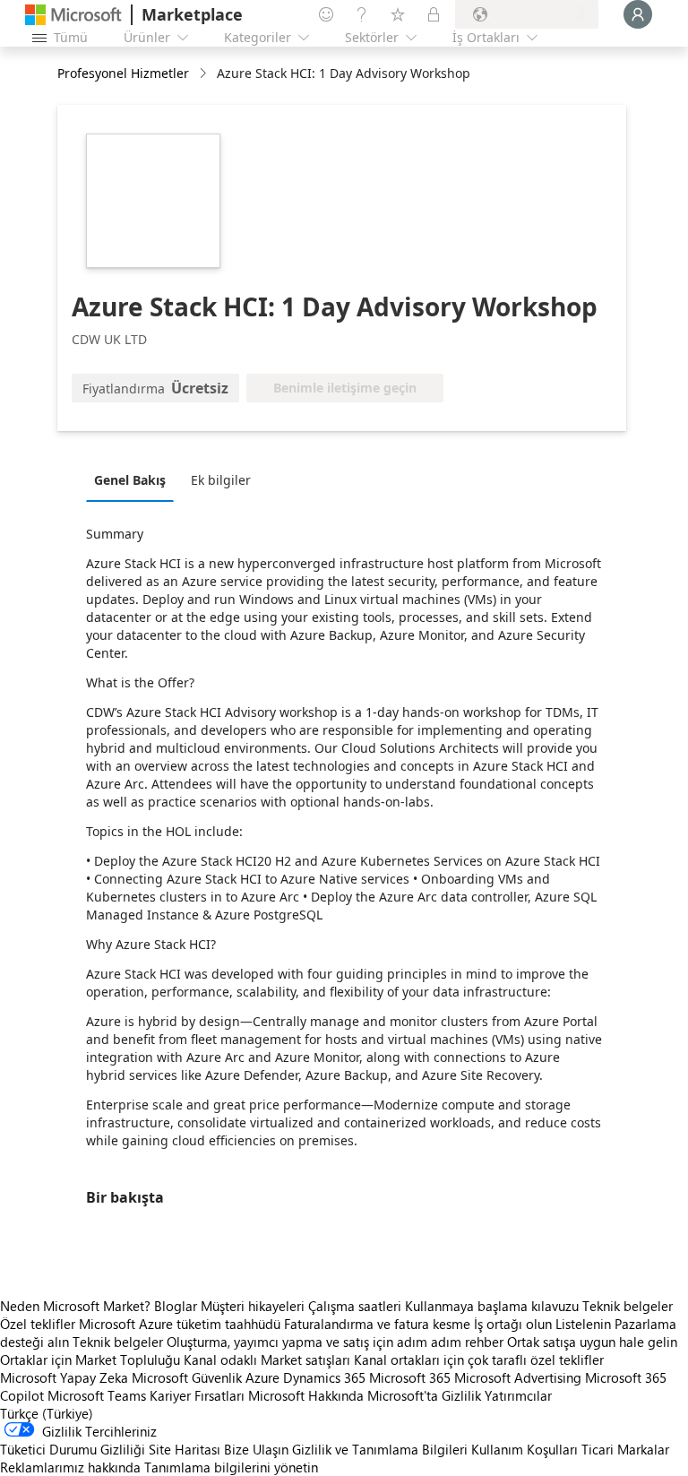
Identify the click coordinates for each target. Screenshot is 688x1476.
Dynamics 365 (324, 1377)
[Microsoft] (73, 14)
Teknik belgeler (627, 1306)
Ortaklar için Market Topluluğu (90, 1359)
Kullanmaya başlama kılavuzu (492, 1306)
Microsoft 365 (410, 1377)
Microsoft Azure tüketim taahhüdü (181, 1324)
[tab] (134, 479)
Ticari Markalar (625, 1449)
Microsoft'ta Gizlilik (424, 1395)
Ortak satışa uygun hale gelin (592, 1342)
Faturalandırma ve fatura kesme (377, 1324)
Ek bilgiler (221, 479)
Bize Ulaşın (256, 1449)
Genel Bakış (130, 479)
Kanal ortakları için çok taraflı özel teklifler (479, 1359)
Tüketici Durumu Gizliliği (72, 1449)
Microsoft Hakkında (306, 1395)
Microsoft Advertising (517, 1377)
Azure (262, 1377)
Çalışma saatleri (354, 1306)
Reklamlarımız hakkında (70, 1467)
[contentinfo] (204, 74)
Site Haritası (184, 1449)
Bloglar (175, 1306)
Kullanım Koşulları (524, 1449)
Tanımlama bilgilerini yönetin (231, 1467)
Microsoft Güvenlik (187, 1377)
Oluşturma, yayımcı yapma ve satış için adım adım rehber (335, 1342)
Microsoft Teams (96, 1395)
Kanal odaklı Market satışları (267, 1359)
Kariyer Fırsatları (197, 1395)
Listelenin (583, 1324)
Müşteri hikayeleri (253, 1306)
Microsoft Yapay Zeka (64, 1377)
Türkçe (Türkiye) (46, 1413)
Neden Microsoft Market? (75, 1306)
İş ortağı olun (513, 1324)
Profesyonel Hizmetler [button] (123, 73)
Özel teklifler (37, 1324)
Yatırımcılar (518, 1395)
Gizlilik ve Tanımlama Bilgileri (380, 1449)
